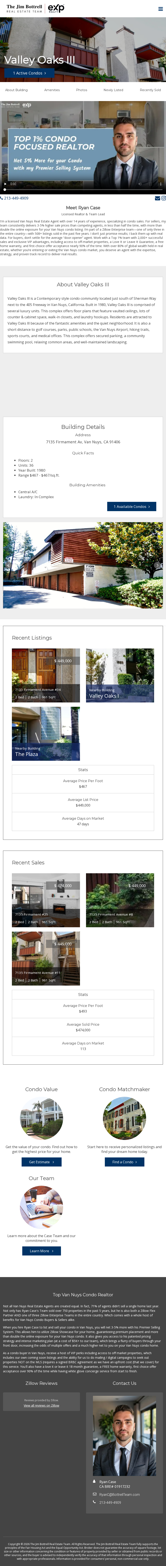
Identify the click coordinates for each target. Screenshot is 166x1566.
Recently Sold (150, 90)
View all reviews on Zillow (41, 1405)
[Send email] (157, 197)
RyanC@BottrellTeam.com (119, 1495)
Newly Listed (113, 90)
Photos (81, 90)
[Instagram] (163, 197)
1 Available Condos (130, 506)
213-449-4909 (15, 198)
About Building (16, 90)
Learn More (40, 1251)
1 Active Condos (27, 73)
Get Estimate (40, 1162)
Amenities (52, 90)
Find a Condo (122, 1162)
